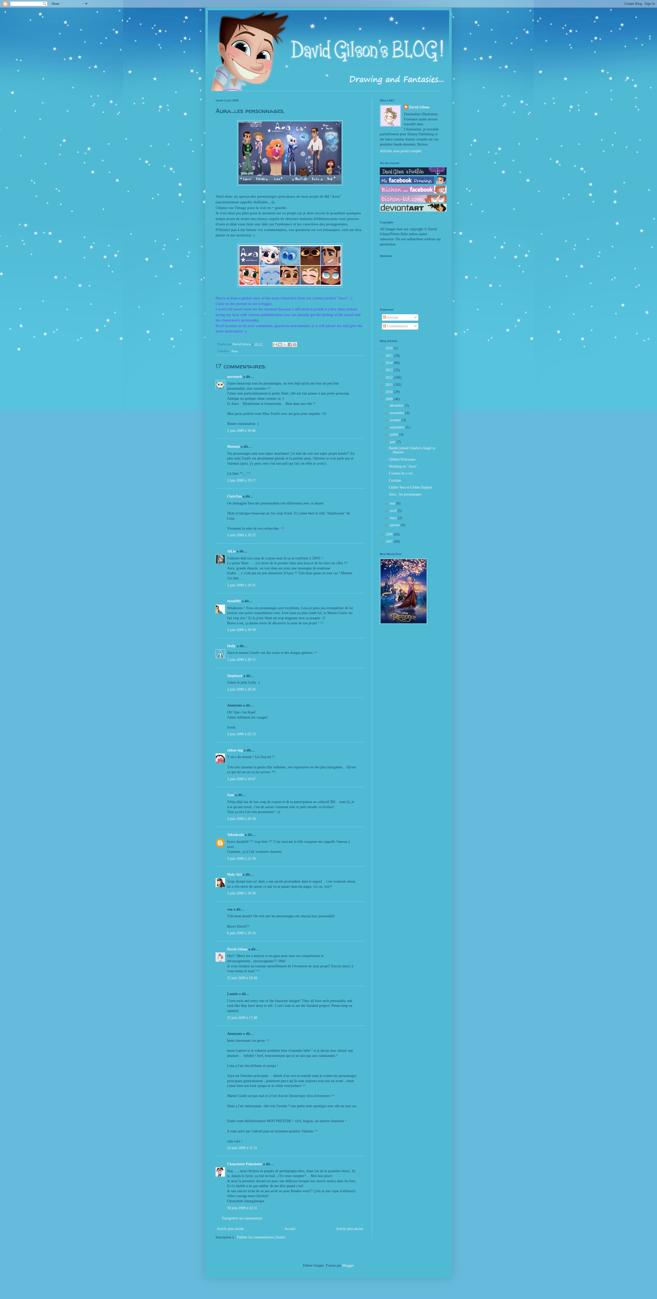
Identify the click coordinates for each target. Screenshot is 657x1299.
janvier (395, 525)
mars (394, 518)
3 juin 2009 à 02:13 (241, 734)
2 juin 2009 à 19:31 (241, 585)
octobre (396, 420)
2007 (389, 541)
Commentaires (397, 326)
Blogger (348, 1265)
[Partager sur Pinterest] (294, 344)
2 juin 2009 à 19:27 (241, 535)
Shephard (234, 676)
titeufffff (234, 601)
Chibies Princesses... (403, 459)
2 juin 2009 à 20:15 (241, 660)
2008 (389, 534)
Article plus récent (230, 1229)
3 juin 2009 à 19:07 (241, 779)
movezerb (234, 377)
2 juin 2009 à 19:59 (241, 630)
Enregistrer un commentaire (242, 1218)
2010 (389, 392)
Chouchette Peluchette (244, 1164)
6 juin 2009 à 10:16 (241, 933)
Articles (392, 317)
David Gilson (237, 949)
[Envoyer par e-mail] (275, 344)
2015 (389, 356)
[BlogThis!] (280, 344)
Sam (230, 795)
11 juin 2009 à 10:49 (242, 978)
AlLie (231, 551)
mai (393, 503)
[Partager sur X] (284, 344)
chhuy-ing (235, 750)
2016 (389, 348)
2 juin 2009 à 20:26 (241, 689)
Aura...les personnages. (405, 494)
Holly (231, 646)
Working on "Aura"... (404, 466)
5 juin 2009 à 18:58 (241, 893)
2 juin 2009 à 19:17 (241, 480)
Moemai (233, 446)
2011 (389, 385)
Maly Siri (234, 874)
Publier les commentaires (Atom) (261, 1237)
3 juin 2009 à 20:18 (241, 819)
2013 (389, 370)
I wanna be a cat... (402, 473)
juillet (394, 434)
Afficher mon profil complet (400, 151)
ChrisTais (234, 496)
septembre (397, 427)
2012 (389, 377)
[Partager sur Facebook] (289, 344)
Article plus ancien (349, 1229)
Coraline (395, 480)
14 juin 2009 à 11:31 (242, 1148)
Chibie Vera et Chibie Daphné (410, 487)
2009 (389, 399)
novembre (397, 413)
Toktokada (235, 835)
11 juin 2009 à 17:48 (242, 1018)
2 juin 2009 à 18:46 (241, 431)
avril (394, 511)
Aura (234, 351)
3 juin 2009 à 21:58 (241, 859)
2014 (389, 363)
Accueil (289, 1229)
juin (393, 442)
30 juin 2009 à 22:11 (242, 1208)
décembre (397, 405)
